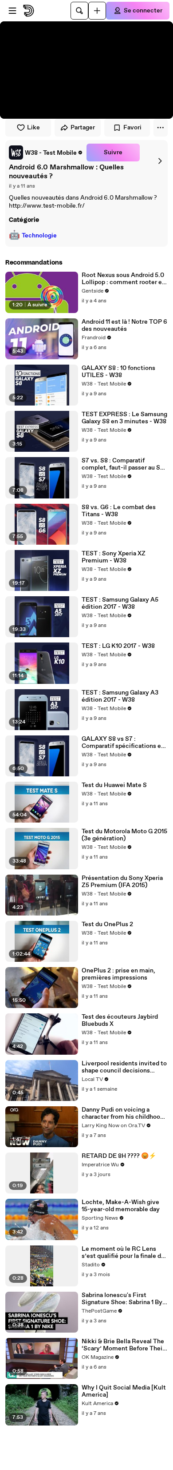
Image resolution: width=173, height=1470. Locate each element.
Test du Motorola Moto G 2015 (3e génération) (124, 835)
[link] (46, 152)
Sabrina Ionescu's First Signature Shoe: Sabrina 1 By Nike (122, 1299)
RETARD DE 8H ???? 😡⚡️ (119, 1156)
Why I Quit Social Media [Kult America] (124, 1391)
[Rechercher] (79, 11)
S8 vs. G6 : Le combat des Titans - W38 (119, 511)
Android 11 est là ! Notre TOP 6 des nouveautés (124, 325)
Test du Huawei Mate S (114, 785)
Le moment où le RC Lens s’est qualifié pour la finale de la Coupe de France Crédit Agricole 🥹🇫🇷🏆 (123, 1252)
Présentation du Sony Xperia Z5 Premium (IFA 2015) (122, 882)
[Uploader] (97, 11)
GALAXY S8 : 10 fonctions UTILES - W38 (118, 372)
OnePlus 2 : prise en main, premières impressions (118, 974)
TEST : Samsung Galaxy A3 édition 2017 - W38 (120, 696)
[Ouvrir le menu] (12, 11)
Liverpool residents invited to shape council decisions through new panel (124, 1067)
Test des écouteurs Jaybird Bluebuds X (120, 1020)
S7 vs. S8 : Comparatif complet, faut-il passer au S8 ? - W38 (123, 464)
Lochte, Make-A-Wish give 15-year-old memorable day (121, 1206)
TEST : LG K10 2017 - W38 (118, 646)
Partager (83, 128)
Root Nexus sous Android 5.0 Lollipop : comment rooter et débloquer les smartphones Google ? (123, 279)
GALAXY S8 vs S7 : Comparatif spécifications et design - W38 (123, 742)
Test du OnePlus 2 (107, 924)
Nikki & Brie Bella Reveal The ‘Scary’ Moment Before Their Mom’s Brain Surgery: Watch (123, 1345)
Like (33, 128)
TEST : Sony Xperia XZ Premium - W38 (113, 557)
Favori (132, 128)
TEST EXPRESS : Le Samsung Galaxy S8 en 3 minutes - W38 (124, 418)
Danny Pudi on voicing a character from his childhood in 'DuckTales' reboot (123, 1113)
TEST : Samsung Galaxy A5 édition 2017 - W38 (120, 603)
